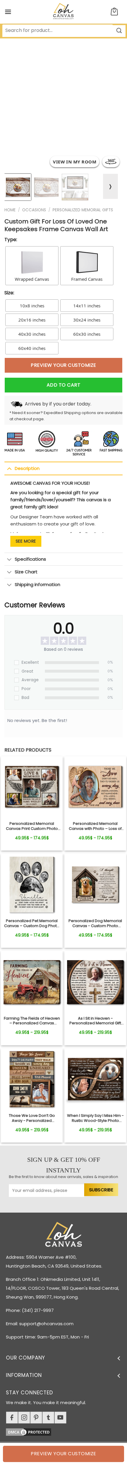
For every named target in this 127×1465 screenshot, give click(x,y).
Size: (9, 292)
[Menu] (8, 11)
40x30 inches (31, 334)
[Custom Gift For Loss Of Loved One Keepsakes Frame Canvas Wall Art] (32, 787)
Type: (10, 239)
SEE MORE (26, 541)
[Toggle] (9, 468)
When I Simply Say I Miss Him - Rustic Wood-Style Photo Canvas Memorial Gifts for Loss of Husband (95, 1118)
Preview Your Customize (63, 365)
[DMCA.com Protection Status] (66, 1431)
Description (27, 468)
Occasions (34, 210)
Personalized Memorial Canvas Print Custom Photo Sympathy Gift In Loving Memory (32, 826)
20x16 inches (31, 320)
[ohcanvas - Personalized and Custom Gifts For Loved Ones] (64, 12)
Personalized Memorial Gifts (83, 210)
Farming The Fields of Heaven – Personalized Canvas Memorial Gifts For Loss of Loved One (32, 1021)
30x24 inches (86, 320)
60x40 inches (31, 348)
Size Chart (26, 572)
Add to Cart (63, 385)
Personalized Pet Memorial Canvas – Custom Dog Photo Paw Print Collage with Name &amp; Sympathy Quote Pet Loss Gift (31, 924)
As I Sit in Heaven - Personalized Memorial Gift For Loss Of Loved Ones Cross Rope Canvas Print (95, 1021)
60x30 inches (86, 334)
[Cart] (114, 12)
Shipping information (37, 584)
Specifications (30, 559)
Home (10, 210)
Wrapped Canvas (32, 279)
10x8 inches (32, 306)
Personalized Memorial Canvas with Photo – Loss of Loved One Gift (95, 826)
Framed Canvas (86, 279)
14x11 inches (86, 306)
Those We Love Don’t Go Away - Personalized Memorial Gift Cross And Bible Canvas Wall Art (32, 1118)
